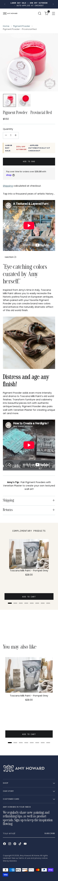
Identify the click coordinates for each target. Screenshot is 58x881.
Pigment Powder (21, 26)
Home (6, 26)
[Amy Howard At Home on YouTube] (25, 844)
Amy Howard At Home (29, 855)
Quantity (8, 129)
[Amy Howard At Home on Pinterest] (15, 844)
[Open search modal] (39, 13)
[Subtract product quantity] (6, 135)
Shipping (8, 185)
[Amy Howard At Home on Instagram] (10, 844)
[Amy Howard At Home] (10, 13)
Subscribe (49, 833)
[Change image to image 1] (9, 100)
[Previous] (4, 4)
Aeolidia (13, 861)
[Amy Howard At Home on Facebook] (5, 844)
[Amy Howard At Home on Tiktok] (20, 844)
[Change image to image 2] (24, 100)
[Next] (53, 4)
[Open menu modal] (53, 13)
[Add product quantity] (16, 135)
